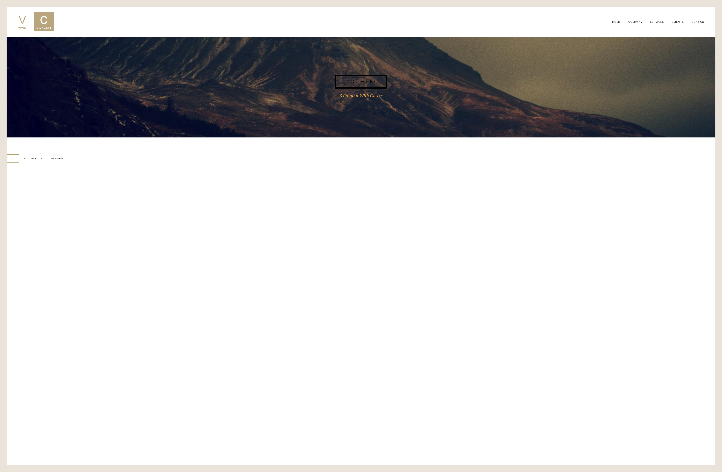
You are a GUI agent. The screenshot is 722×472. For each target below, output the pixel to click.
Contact (698, 21)
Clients (677, 21)
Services (657, 21)
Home (616, 21)
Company (635, 21)
